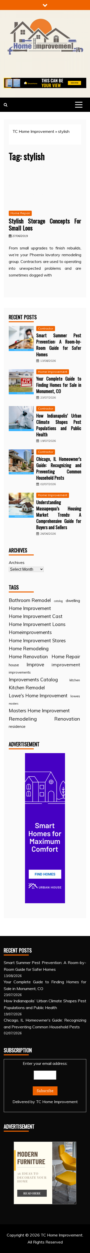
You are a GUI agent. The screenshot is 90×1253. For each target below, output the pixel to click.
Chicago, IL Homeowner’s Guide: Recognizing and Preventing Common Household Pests (58, 468)
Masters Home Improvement (39, 711)
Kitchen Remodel (27, 688)
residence (17, 726)
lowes (75, 696)
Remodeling (23, 719)
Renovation (67, 719)
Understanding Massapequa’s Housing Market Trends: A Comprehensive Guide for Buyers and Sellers (58, 515)
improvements (20, 672)
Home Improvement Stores (37, 641)
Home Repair (20, 213)
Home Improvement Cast (35, 616)
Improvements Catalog (33, 680)
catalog (58, 601)
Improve (35, 665)
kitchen (75, 680)
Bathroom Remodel (30, 600)
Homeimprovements (30, 632)
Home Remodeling (28, 649)
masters (13, 703)
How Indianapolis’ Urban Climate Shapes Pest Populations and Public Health (58, 425)
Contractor (45, 328)
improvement (66, 665)
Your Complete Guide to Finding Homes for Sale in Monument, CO (58, 384)
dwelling (73, 600)
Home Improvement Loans (37, 624)
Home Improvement (52, 372)
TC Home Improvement (33, 131)
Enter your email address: (45, 1082)
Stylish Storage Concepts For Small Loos (45, 224)
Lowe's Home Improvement (38, 696)
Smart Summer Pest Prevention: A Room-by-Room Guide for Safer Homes (58, 345)
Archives (16, 562)
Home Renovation (28, 657)
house (14, 665)
